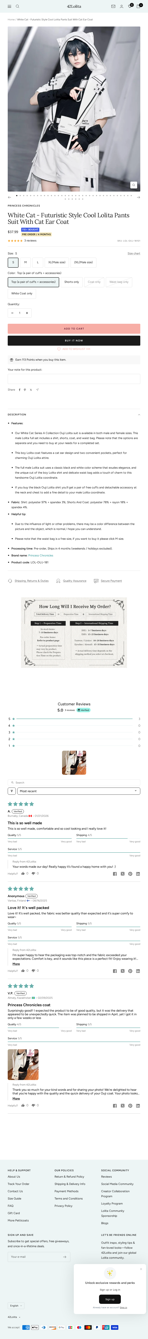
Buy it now (74, 340)
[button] (74, 719)
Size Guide (14, 1198)
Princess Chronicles (24, 205)
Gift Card (14, 1213)
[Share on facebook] (115, 874)
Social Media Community (117, 1184)
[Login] (121, 6)
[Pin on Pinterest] (25, 390)
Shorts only (71, 282)
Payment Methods (66, 1191)
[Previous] (9, 197)
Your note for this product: (25, 369)
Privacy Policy (63, 1206)
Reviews (106, 1176)
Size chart (134, 253)
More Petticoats (18, 1220)
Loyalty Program (112, 1203)
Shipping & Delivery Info (70, 1184)
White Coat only (21, 293)
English (14, 1305)
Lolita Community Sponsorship (112, 1213)
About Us (14, 1176)
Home (11, 19)
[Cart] (138, 6)
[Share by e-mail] (37, 390)
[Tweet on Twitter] (31, 390)
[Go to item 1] (74, 763)
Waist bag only (119, 282)
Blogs (104, 1223)
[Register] (64, 1257)
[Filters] (12, 791)
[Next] (138, 197)
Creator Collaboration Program (115, 1194)
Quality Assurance (74, 581)
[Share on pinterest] (130, 874)
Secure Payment (111, 581)
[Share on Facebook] (19, 390)
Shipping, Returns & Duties (32, 581)
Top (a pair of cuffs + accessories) (33, 282)
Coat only (94, 282)
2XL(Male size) (83, 262)
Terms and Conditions (69, 1198)
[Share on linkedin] (138, 874)
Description (17, 414)
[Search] (17, 6)
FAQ (10, 1206)
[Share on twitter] (122, 874)
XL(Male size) (56, 262)
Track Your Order (18, 1184)
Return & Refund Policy (69, 1176)
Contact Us (15, 1191)
